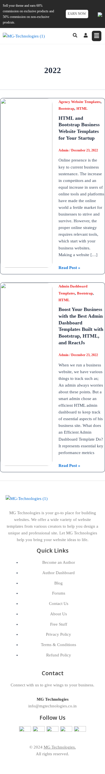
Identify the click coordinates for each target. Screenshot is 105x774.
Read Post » (69, 267)
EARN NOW (77, 14)
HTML (82, 109)
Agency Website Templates (80, 102)
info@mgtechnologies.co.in (52, 706)
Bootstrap (66, 109)
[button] (96, 36)
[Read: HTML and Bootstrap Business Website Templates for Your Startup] (26, 182)
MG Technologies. (60, 747)
